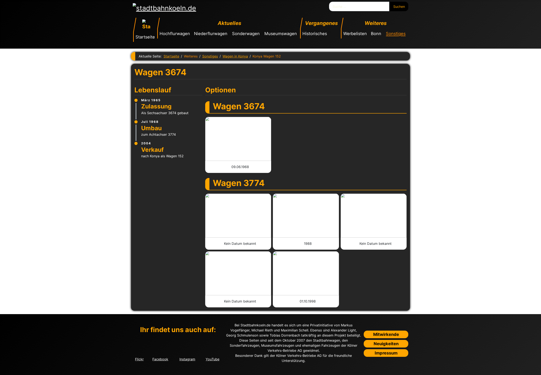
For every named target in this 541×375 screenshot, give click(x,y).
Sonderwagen (246, 33)
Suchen (399, 6)
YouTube (212, 359)
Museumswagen (280, 33)
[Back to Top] (536, 370)
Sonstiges (396, 33)
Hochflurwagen (175, 33)
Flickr (139, 359)
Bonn (376, 33)
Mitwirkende (386, 334)
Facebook (160, 359)
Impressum (386, 353)
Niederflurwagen (210, 33)
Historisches (314, 33)
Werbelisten (355, 33)
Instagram (187, 359)
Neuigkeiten (386, 343)
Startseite (145, 37)
